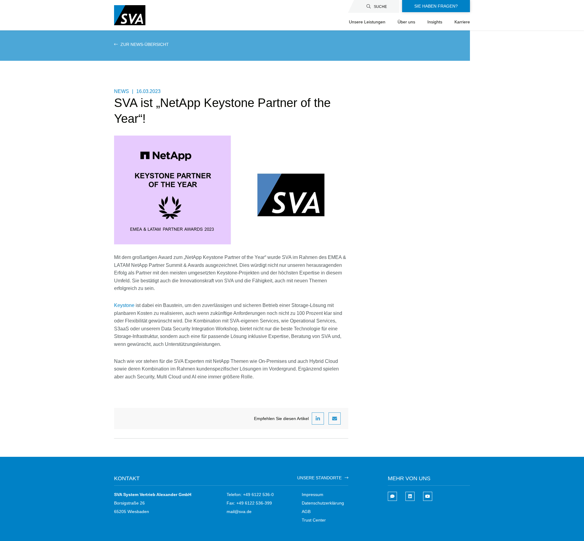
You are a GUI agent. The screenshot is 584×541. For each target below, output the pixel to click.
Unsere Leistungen (367, 21)
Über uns (406, 21)
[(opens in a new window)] (410, 496)
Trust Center (314, 520)
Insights (434, 21)
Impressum (312, 494)
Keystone (125, 305)
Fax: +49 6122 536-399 (249, 503)
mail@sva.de (239, 511)
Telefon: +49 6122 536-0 (250, 494)
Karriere (462, 21)
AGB (306, 511)
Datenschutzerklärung (323, 503)
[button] (318, 418)
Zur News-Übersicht (144, 44)
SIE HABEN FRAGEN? (436, 6)
